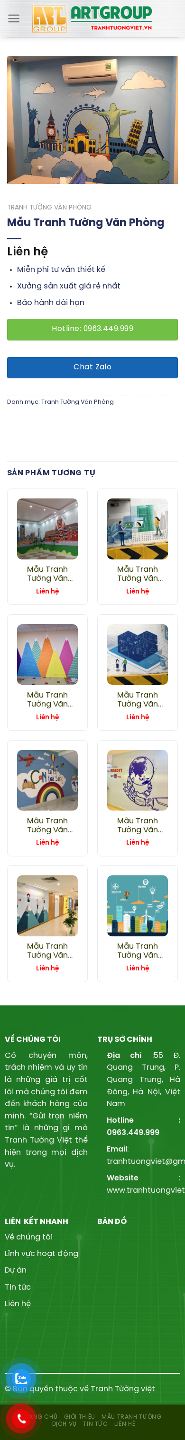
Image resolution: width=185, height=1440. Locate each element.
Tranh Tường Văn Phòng (49, 207)
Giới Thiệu (79, 1417)
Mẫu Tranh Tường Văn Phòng (47, 574)
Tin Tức (95, 1424)
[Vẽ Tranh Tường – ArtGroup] (93, 18)
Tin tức (18, 1287)
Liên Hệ (124, 1424)
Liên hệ (18, 1304)
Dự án (16, 1270)
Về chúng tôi (29, 1237)
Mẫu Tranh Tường (131, 1417)
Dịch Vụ (64, 1424)
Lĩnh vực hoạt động (41, 1254)
